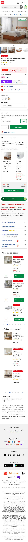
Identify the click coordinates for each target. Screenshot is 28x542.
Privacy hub (14, 481)
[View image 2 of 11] (11, 50)
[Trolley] (25, 3)
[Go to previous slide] (2, 31)
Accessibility (5, 481)
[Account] (18, 3)
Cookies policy (8, 482)
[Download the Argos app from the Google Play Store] (19, 466)
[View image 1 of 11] (4, 50)
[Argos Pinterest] (18, 455)
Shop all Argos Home (21, 14)
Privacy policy (22, 481)
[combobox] (10, 7)
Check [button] (23, 121)
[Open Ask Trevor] (25, 7)
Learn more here (14, 431)
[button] (22, 19)
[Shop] (6, 3)
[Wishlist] (21, 3)
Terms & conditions (14, 484)
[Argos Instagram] (23, 455)
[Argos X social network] (14, 455)
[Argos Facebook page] (9, 455)
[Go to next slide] (25, 31)
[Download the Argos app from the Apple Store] (8, 466)
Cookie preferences (19, 482)
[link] (14, 85)
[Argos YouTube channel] (5, 455)
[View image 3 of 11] (18, 50)
